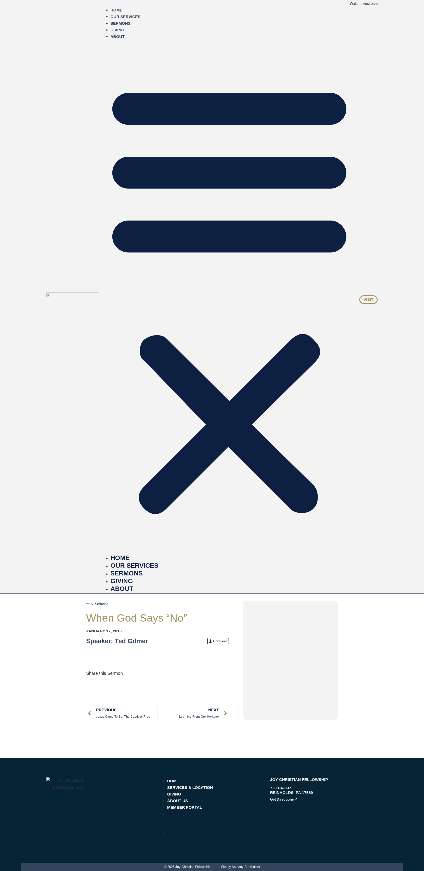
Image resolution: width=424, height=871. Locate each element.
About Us (177, 801)
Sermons (120, 23)
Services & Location (190, 787)
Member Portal (184, 807)
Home (116, 10)
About (117, 36)
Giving (117, 30)
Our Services (125, 17)
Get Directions (283, 799)
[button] (229, 297)
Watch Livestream (364, 4)
